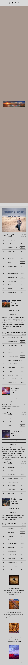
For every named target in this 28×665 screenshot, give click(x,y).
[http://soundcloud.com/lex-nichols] (22, 3)
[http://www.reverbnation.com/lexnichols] (18, 3)
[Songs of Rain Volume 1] (6, 391)
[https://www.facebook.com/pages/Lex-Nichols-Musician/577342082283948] (6, 3)
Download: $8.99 (14, 441)
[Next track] (25, 234)
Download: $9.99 (14, 310)
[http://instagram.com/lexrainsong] (9, 3)
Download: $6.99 (14, 398)
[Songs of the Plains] (6, 303)
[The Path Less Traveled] (6, 502)
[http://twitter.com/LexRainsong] (12, 3)
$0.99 (22, 240)
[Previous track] (23, 234)
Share (14, 314)
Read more (8, 459)
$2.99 (22, 418)
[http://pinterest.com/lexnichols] (15, 3)
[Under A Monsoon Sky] (6, 434)
